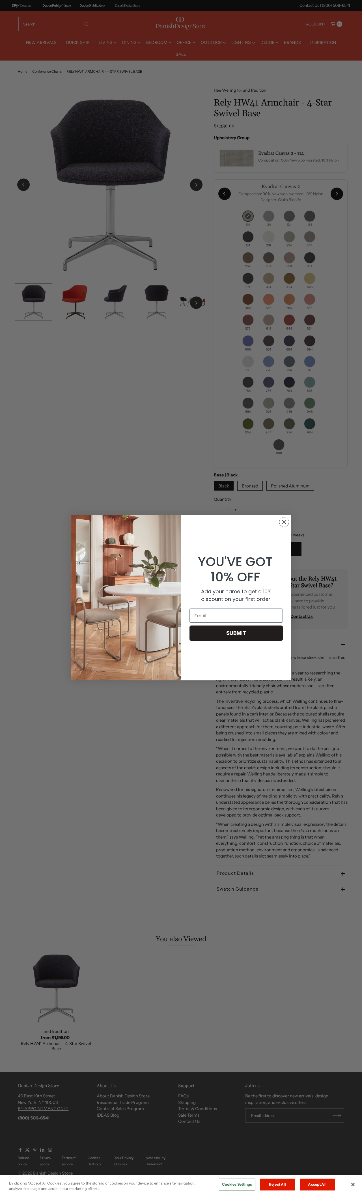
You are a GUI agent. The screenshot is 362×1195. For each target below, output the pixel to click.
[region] (181, 1185)
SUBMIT (236, 633)
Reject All (277, 1184)
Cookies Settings (237, 1184)
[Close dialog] (284, 522)
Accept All (317, 1184)
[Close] (353, 1184)
